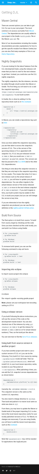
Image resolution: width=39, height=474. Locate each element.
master (22, 3)
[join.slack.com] (10, 470)
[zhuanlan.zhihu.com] (14, 470)
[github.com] (3, 470)
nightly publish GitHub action (23, 208)
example (14, 425)
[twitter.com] (6, 470)
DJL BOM (21, 162)
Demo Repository (8, 54)
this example (26, 102)
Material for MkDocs (14, 466)
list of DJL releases (29, 337)
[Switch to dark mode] (31, 2)
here (5, 123)
